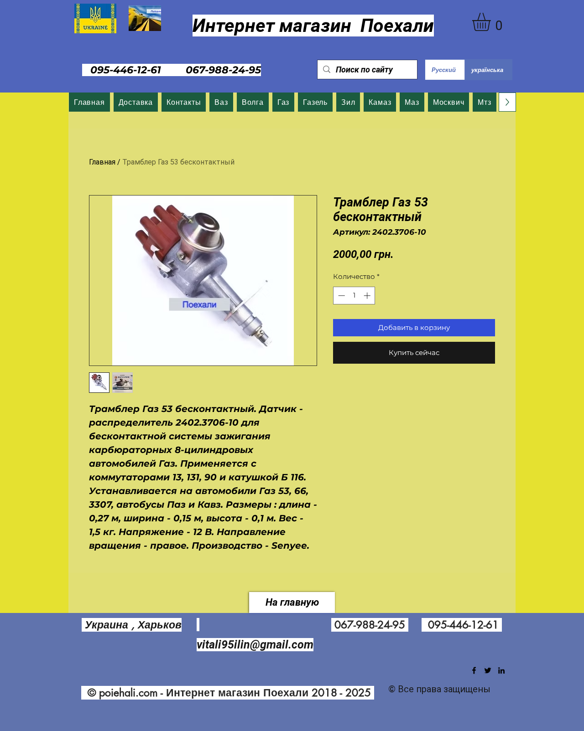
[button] (492, 22)
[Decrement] (340, 295)
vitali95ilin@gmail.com (255, 644)
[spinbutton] (354, 295)
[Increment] (368, 295)
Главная (102, 162)
